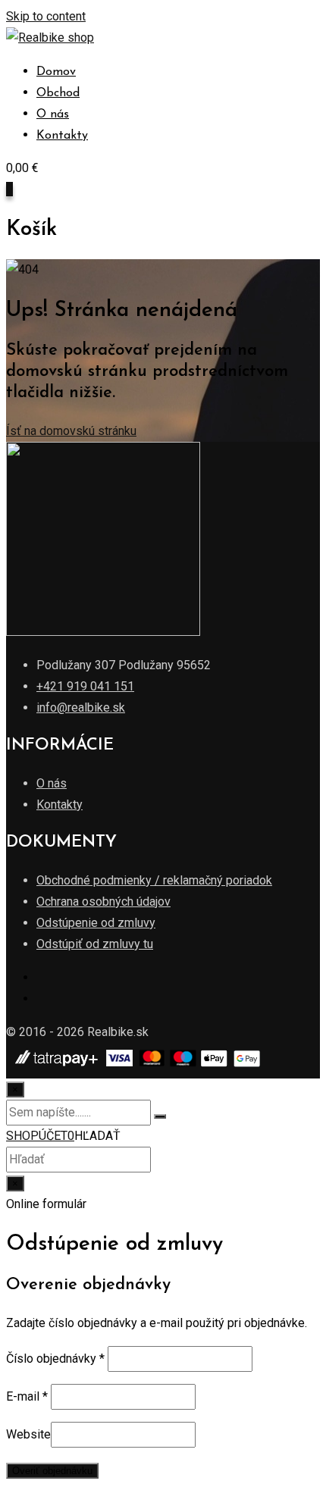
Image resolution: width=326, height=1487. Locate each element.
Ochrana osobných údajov (103, 901)
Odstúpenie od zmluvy (95, 923)
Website (28, 1434)
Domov (56, 72)
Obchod (58, 93)
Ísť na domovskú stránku (71, 431)
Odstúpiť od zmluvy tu (94, 944)
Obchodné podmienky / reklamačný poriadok (154, 880)
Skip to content (46, 16)
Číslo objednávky (55, 1358)
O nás (52, 114)
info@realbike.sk (80, 707)
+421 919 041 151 (85, 686)
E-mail (27, 1396)
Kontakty (62, 136)
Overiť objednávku (52, 1470)
